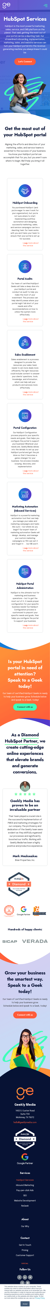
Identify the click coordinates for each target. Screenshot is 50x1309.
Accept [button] (25, 1304)
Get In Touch (25, 1245)
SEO (25, 1196)
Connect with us (31, 5)
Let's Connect (25, 61)
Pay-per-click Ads (25, 1190)
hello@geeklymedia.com (24, 1122)
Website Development (25, 1201)
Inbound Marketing (25, 1185)
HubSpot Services (25, 1180)
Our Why (25, 1226)
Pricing (25, 1250)
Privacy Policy (40, 1298)
